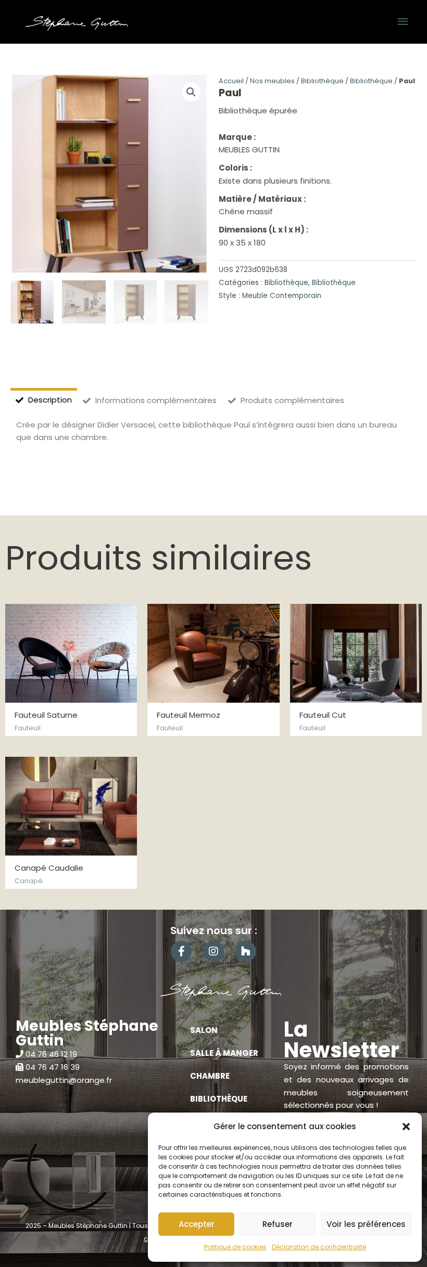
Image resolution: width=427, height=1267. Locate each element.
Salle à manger (224, 1053)
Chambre (210, 1075)
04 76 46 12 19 (51, 1054)
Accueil (231, 80)
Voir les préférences (366, 1224)
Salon (204, 1030)
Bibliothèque (322, 80)
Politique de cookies (235, 1247)
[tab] (43, 400)
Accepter (197, 1224)
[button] (406, 1126)
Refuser (277, 1224)
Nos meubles (272, 80)
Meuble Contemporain (281, 296)
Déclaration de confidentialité (319, 1247)
